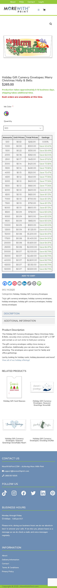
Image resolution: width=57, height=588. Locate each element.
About (13, 2)
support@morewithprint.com (16, 471)
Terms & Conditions (10, 567)
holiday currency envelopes (40, 298)
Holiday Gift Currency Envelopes (34, 294)
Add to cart (28, 276)
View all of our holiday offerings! (16, 360)
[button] (50, 24)
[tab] (28, 314)
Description (11, 313)
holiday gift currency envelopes (31, 301)
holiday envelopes (9, 301)
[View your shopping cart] (45, 10)
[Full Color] (6, 113)
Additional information (20, 320)
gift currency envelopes (17, 298)
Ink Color (7, 106)
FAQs (21, 2)
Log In (41, 2)
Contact (31, 2)
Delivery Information (10, 559)
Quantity (8, 121)
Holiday (16, 294)
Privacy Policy (8, 571)
